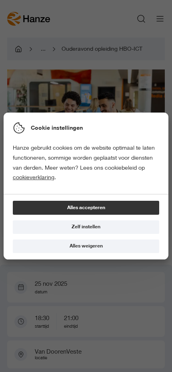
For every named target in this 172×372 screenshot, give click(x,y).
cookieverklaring (33, 177)
